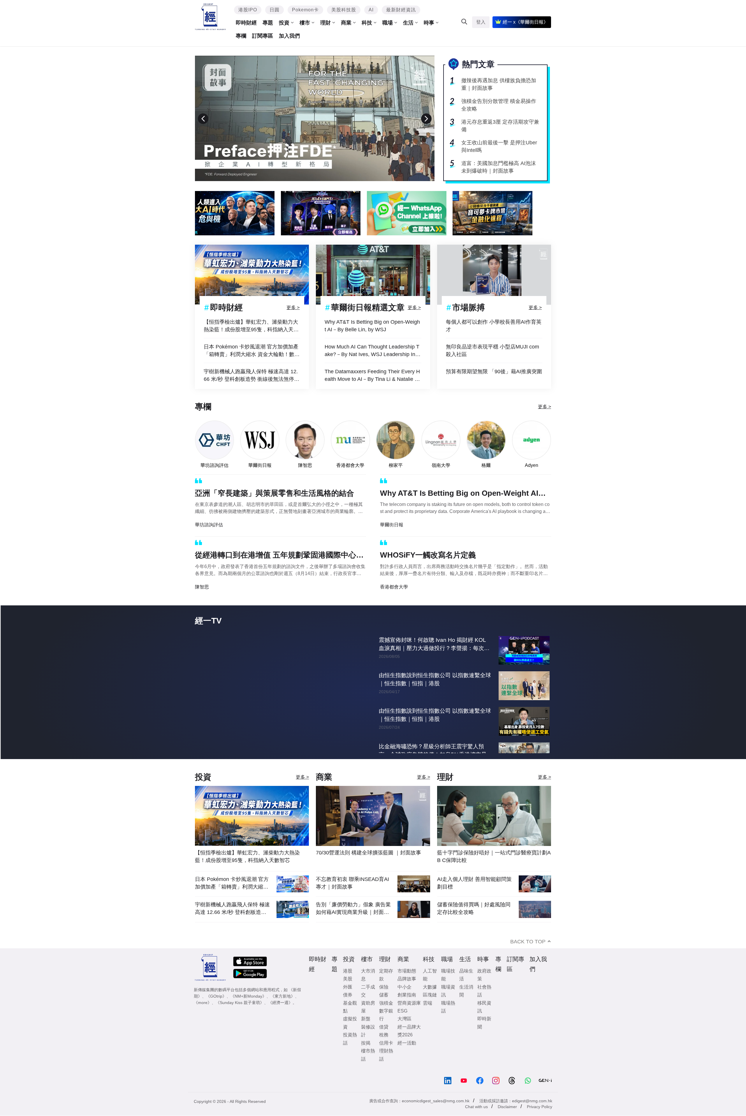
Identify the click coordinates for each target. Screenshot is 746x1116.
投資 (284, 23)
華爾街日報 (260, 465)
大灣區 (404, 1030)
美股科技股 (343, 9)
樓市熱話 (368, 1066)
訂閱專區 (262, 36)
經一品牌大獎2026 (409, 1042)
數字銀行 (386, 1026)
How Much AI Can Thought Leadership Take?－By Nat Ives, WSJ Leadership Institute (372, 351)
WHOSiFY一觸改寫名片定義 (428, 555)
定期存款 (386, 986)
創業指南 (406, 1006)
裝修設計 (368, 1042)
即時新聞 (484, 1034)
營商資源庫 (409, 1014)
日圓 (274, 9)
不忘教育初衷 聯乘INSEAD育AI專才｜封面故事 (352, 895)
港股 (347, 982)
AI (371, 9)
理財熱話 (386, 1066)
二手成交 (368, 1002)
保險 (383, 998)
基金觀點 (350, 1018)
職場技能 (448, 986)
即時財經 (246, 23)
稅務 (383, 1046)
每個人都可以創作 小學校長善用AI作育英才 (493, 325)
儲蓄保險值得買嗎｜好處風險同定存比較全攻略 (474, 920)
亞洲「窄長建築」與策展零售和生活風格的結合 (274, 493)
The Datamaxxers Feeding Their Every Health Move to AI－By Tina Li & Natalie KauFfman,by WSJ (373, 376)
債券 (347, 1006)
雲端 (427, 1014)
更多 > (293, 307)
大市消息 (368, 986)
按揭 (365, 1054)
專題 (268, 23)
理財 (325, 23)
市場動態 (406, 982)
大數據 (430, 998)
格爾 (486, 465)
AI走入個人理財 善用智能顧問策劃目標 (474, 895)
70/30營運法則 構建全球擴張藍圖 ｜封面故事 (368, 865)
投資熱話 (350, 1050)
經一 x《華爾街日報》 (525, 22)
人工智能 (430, 986)
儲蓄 (383, 1006)
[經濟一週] (210, 16)
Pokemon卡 (305, 9)
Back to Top (528, 953)
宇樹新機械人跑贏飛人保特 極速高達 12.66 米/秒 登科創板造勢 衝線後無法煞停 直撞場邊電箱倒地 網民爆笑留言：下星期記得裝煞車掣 (252, 376)
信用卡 (386, 1054)
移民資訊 (484, 1018)
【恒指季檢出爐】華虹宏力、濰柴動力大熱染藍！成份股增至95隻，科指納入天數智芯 (251, 326)
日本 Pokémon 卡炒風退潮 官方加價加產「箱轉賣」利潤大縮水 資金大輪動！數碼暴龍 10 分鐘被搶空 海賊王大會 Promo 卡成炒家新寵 (252, 351)
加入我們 (289, 36)
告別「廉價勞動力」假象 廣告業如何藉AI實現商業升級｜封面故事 (353, 920)
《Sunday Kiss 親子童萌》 (240, 1014)
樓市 (305, 23)
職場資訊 (448, 1002)
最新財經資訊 (401, 9)
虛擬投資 (350, 1034)
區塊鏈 (430, 1006)
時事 (429, 23)
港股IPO (247, 9)
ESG (402, 1022)
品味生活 (466, 986)
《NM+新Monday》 (248, 1008)
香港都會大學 (350, 465)
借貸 (383, 1038)
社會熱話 (484, 1002)
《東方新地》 (282, 1008)
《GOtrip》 (216, 1008)
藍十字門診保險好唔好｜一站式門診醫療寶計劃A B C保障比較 (493, 868)
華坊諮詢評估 (214, 465)
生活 (408, 23)
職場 (387, 23)
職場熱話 (448, 1018)
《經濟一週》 (280, 1014)
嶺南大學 (441, 465)
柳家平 (396, 465)
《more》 (203, 1014)
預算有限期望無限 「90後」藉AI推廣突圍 (494, 371)
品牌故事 (406, 990)
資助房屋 (368, 1018)
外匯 (347, 998)
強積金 (386, 1014)
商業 (346, 23)
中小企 (404, 998)
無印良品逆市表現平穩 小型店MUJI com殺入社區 (492, 350)
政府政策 (484, 986)
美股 (347, 990)
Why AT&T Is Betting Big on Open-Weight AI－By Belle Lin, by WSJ (372, 325)
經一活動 (406, 1054)
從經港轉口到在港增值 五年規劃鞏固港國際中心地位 (279, 556)
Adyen (531, 465)
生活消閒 (466, 1002)
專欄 (241, 36)
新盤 (365, 1030)
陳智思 (305, 465)
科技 (367, 23)
